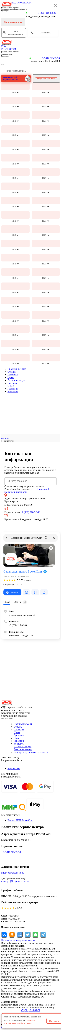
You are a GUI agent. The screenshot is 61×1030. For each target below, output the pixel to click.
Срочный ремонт (17, 369)
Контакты (13, 391)
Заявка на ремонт (23, 749)
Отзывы (12, 371)
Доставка (12, 383)
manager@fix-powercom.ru (15, 881)
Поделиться (4, 935)
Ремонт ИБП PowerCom (20, 820)
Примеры (13, 374)
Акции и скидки (16, 380)
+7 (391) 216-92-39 (46, 12)
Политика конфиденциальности (18, 940)
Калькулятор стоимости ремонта (31, 752)
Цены (11, 377)
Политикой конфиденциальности (26, 490)
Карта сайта (14, 768)
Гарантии (13, 388)
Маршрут (15, 592)
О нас (11, 386)
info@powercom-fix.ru (12, 872)
